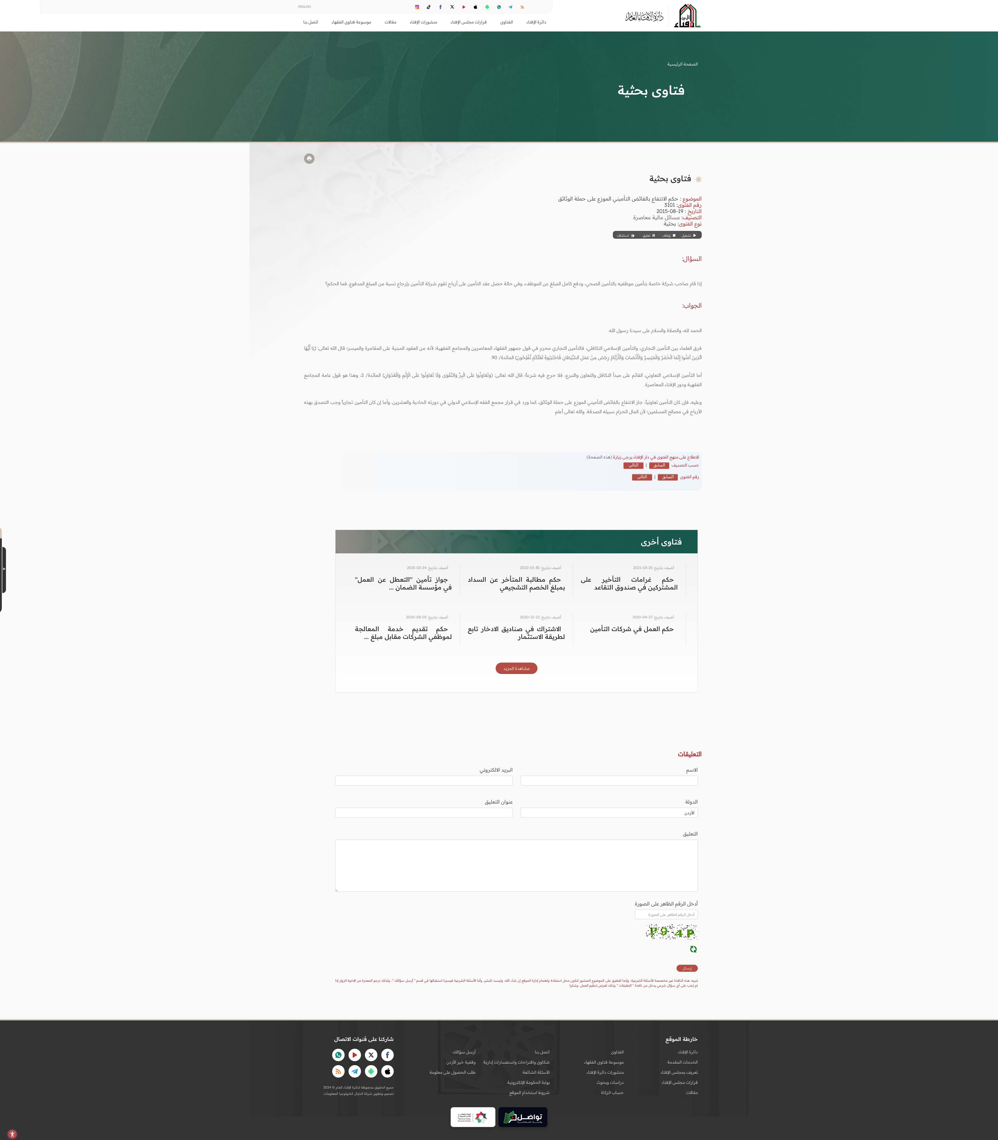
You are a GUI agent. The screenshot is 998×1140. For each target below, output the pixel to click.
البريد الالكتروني (496, 770)
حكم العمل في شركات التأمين (632, 629)
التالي (633, 465)
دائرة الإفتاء (688, 1051)
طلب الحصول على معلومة (453, 1072)
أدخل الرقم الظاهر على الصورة (666, 904)
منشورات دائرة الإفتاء (605, 1072)
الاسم (692, 770)
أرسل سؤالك (464, 1051)
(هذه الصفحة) (600, 456)
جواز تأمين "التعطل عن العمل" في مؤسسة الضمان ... (403, 583)
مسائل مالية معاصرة (656, 217)
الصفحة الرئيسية (682, 64)
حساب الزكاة (612, 1092)
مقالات (692, 1092)
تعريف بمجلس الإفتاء (679, 1072)
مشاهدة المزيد (516, 668)
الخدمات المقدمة (682, 1062)
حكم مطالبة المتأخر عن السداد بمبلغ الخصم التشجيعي (516, 583)
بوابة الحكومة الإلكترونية (528, 1082)
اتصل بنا (310, 21)
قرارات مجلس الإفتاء (680, 1082)
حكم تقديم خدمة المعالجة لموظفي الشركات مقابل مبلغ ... (403, 632)
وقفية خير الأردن (461, 1062)
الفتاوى (617, 1051)
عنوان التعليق (499, 802)
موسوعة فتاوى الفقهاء (604, 1062)
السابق (659, 465)
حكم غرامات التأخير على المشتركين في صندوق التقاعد (629, 583)
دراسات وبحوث (610, 1082)
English (304, 6)
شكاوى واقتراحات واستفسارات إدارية (516, 1062)
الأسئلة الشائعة (536, 1072)
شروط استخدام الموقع (529, 1092)
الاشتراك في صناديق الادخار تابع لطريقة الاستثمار (516, 632)
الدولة (691, 802)
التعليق (690, 834)
